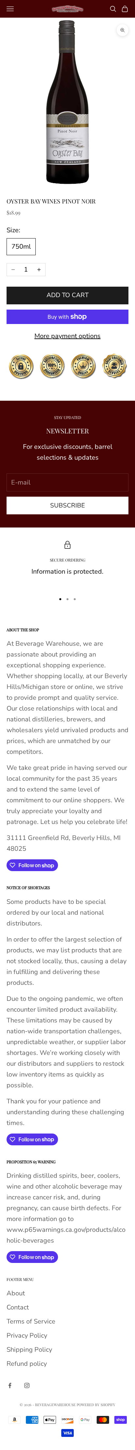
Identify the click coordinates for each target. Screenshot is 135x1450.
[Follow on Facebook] (10, 1385)
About (16, 1293)
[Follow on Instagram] (27, 1385)
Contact (18, 1307)
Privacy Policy (27, 1335)
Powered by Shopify (96, 1404)
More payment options (67, 336)
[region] (67, 564)
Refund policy (27, 1363)
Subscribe (67, 505)
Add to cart (67, 295)
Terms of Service (31, 1321)
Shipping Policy (29, 1349)
